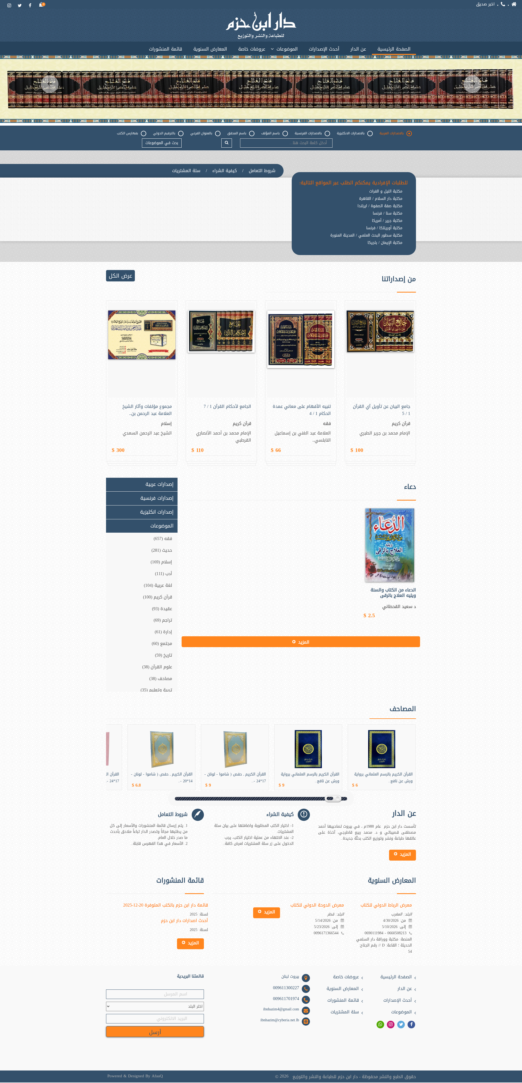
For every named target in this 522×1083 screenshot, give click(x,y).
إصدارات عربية (159, 484)
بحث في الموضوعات (161, 143)
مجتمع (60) (162, 643)
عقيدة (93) (162, 608)
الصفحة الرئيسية (394, 49)
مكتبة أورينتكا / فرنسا (384, 228)
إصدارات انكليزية (156, 512)
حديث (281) (161, 550)
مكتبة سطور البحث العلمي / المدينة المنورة (366, 235)
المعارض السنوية (210, 49)
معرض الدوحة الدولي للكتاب (317, 905)
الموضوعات (287, 49)
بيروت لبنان (290, 976)
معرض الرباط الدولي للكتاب (386, 905)
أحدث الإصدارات (324, 49)
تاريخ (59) (163, 655)
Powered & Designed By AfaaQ (135, 1076)
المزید (303, 642)
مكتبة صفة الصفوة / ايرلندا (380, 206)
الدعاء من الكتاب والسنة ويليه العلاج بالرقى (393, 592)
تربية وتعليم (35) (156, 690)
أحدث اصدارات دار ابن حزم (184, 920)
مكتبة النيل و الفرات (385, 191)
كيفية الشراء (224, 171)
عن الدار (358, 49)
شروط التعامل (262, 171)
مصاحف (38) (160, 678)
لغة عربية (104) (158, 585)
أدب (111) (163, 573)
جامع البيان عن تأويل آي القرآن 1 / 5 (381, 410)
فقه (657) (163, 538)
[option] (261, 89)
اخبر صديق (485, 4)
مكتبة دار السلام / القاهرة (380, 199)
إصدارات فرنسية (156, 498)
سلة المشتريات (186, 171)
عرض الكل (120, 276)
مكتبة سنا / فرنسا (387, 213)
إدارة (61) (163, 632)
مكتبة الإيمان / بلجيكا (385, 243)
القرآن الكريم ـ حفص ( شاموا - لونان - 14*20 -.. (161, 777)
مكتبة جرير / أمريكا (387, 221)
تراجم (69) (163, 620)
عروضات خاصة (251, 49)
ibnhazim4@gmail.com (281, 1009)
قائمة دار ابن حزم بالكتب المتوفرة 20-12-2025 (165, 905)
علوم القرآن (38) (157, 667)
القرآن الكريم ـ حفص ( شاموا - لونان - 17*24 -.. (235, 777)
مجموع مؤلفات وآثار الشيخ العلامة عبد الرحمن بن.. (147, 410)
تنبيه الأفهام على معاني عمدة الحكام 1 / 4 (302, 410)
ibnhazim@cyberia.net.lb (279, 1020)
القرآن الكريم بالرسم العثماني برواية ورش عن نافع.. (310, 777)
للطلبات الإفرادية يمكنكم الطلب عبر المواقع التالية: (353, 183)
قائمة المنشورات (165, 49)
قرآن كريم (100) (157, 597)
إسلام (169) (161, 562)
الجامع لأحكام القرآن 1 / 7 (227, 406)
